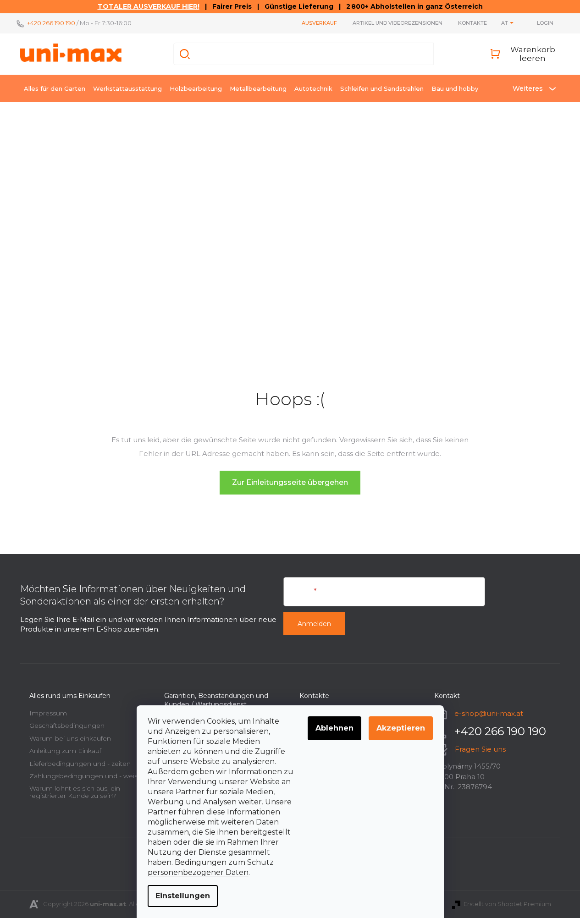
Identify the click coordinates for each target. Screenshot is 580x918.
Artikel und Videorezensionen (397, 23)
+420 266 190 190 (51, 23)
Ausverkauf (319, 23)
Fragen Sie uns (480, 749)
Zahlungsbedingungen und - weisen (87, 776)
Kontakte (472, 23)
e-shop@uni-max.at (488, 713)
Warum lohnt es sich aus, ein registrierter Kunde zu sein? (74, 791)
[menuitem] (54, 88)
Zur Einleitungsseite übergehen (290, 482)
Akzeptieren (400, 728)
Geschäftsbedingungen (67, 725)
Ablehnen (334, 728)
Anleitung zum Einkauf (65, 751)
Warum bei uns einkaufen (70, 738)
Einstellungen (182, 895)
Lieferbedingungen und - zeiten (80, 763)
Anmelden (314, 624)
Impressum (48, 713)
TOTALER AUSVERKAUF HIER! (148, 6)
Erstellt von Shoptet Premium (507, 903)
